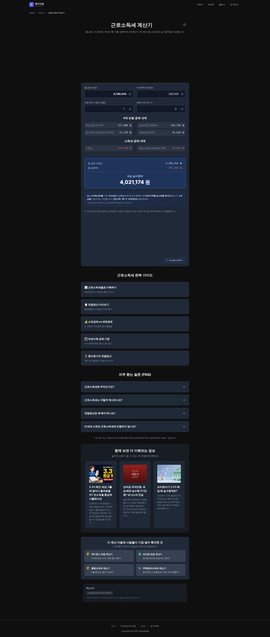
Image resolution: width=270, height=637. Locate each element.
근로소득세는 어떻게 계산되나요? (103, 399)
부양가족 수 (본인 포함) (95, 102)
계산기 (200, 4)
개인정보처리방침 (128, 626)
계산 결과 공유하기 (176, 260)
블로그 (222, 4)
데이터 (211, 4)
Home (32, 13)
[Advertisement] (135, 57)
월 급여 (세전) (91, 87)
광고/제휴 (154, 626)
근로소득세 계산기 (56, 13)
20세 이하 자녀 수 (145, 102)
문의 (143, 626)
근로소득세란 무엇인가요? (99, 386)
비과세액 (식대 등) (145, 87)
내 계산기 (234, 4)
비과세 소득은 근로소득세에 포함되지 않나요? (110, 426)
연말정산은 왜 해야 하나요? (100, 413)
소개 (113, 626)
